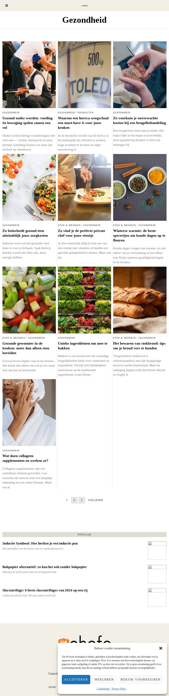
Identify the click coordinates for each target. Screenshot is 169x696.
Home (52, 687)
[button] (161, 648)
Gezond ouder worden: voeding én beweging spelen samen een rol (27, 123)
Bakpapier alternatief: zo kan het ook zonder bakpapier (44, 567)
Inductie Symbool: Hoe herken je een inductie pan (40, 543)
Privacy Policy (119, 688)
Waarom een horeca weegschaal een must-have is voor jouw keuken (83, 123)
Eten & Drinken (69, 225)
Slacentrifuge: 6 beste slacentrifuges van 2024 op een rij (45, 590)
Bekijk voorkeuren (141, 679)
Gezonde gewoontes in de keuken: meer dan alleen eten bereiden (25, 348)
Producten (86, 112)
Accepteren (76, 679)
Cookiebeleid (103, 688)
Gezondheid (11, 112)
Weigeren (104, 679)
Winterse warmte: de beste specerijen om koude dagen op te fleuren (139, 235)
